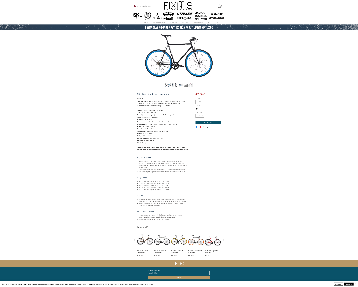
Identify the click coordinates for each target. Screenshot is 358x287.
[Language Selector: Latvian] (135, 6)
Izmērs (198, 98)
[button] (219, 6)
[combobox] (208, 102)
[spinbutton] (199, 115)
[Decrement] (197, 115)
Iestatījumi (338, 284)
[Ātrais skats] (145, 240)
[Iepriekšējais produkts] (134, 240)
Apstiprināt (349, 284)
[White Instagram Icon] (182, 263)
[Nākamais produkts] (223, 240)
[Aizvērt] (356, 284)
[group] (179, 245)
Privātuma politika (147, 284)
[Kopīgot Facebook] (197, 127)
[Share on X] (207, 127)
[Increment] (202, 115)
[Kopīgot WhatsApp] (204, 127)
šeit (146, 167)
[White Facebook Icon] (175, 263)
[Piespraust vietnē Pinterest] (200, 127)
